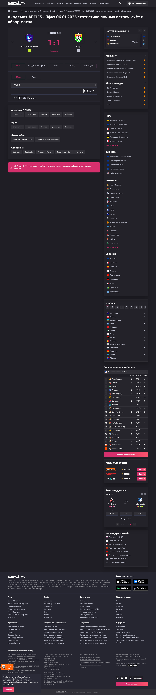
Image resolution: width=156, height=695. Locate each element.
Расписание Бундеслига (118, 552)
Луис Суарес (13, 641)
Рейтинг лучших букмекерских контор (95, 629)
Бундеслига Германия (16, 609)
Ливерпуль (114, 197)
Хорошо (8, 689)
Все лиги (11, 617)
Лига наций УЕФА (116, 165)
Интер (112, 214)
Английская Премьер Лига (18, 604)
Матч (18, 66)
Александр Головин (15, 638)
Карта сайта (84, 667)
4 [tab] (128, 524)
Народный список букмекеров (91, 632)
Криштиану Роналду (16, 627)
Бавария (113, 202)
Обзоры (69, 3)
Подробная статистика (126, 455)
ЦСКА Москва (112, 88)
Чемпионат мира (115, 169)
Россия (112, 258)
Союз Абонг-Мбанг (64, 152)
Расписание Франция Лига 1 (119, 555)
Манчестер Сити (116, 193)
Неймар (11, 632)
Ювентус (113, 218)
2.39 (140, 514)
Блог (85, 3)
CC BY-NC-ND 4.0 (121, 665)
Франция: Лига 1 (115, 141)
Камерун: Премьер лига (22, 139)
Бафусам (16, 152)
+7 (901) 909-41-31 (58, 672)
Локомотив (114, 235)
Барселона (114, 189)
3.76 (126, 514)
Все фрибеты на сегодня (53, 641)
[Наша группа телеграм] (117, 678)
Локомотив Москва (114, 96)
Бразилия (113, 288)
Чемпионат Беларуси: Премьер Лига (121, 60)
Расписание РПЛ (115, 537)
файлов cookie (8, 685)
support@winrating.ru (51, 678)
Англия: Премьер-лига (118, 133)
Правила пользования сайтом (127, 638)
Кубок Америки (115, 173)
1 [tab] (121, 524)
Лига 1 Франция (14, 612)
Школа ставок (104, 3)
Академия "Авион (45, 152)
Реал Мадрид (115, 185)
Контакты (119, 629)
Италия (112, 283)
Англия (112, 271)
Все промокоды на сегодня (54, 638)
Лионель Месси (14, 629)
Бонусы (60, 3)
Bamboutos (29, 152)
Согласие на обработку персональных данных (130, 642)
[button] (126, 313)
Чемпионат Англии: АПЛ (117, 65)
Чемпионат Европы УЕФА (119, 156)
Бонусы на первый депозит (54, 629)
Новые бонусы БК (50, 627)
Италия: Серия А (115, 129)
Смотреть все (111, 145)
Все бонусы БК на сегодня (54, 643)
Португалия (113, 275)
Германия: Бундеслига (118, 137)
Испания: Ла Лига (117, 120)
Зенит (109, 105)
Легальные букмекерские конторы (93, 635)
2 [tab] (124, 524)
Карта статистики (123, 632)
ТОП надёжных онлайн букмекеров (93, 638)
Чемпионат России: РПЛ (117, 77)
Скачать (77, 3)
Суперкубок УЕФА (86, 615)
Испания (113, 267)
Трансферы (55, 114)
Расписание (32, 114)
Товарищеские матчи (88, 612)
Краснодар (114, 243)
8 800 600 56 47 (59, 674)
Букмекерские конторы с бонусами (93, 641)
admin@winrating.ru (66, 681)
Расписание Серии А (116, 544)
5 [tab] (130, 524)
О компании (120, 627)
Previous (140, 30)
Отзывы (93, 3)
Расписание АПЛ (115, 541)
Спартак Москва (113, 100)
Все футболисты (14, 643)
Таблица (71, 66)
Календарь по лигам (117, 559)
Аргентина (113, 292)
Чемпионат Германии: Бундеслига (120, 69)
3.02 (112, 514)
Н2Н (56, 66)
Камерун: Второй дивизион (48, 139)
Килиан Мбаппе (14, 635)
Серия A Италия (14, 601)
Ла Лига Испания (14, 606)
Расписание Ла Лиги (116, 548)
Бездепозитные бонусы (53, 632)
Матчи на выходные (117, 562)
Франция (112, 263)
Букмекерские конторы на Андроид (93, 643)
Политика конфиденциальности (90, 665)
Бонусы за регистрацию (53, 635)
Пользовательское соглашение (90, 660)
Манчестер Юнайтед (118, 222)
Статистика (39, 3)
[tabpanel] (126, 506)
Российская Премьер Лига (18, 615)
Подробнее (126, 519)
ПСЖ (112, 206)
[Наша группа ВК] (121, 678)
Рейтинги (50, 3)
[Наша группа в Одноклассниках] (130, 678)
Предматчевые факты (37, 66)
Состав (44, 114)
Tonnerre (79, 152)
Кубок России (85, 606)
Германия (112, 279)
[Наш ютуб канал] (126, 678)
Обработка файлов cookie (125, 635)
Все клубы (48, 617)
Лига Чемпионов (86, 604)
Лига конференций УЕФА (89, 609)
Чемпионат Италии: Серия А (118, 73)
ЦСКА (112, 239)
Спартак (113, 231)
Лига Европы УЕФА (116, 161)
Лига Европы (85, 601)
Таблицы (68, 114)
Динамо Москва (113, 92)
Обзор (18, 77)
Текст (34, 77)
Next (144, 30)
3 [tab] (126, 524)
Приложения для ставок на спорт (93, 627)
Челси (112, 210)
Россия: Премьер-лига (118, 124)
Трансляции (88, 66)
